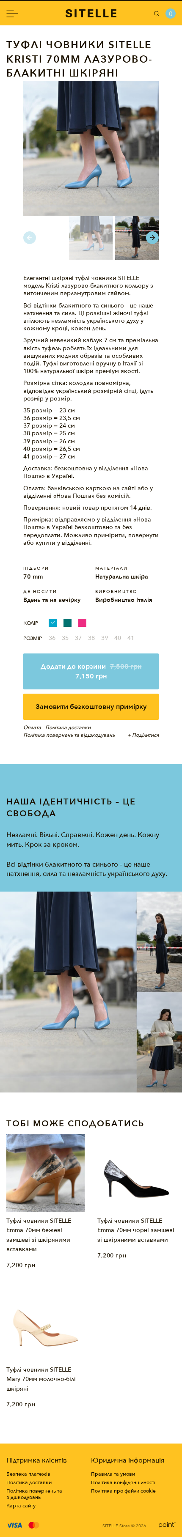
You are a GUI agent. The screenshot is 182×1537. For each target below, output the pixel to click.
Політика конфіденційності (123, 1482)
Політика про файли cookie (123, 1491)
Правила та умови (113, 1474)
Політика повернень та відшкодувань (34, 1494)
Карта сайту (21, 1506)
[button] (152, 237)
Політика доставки (29, 1482)
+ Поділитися (143, 735)
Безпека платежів (28, 1474)
